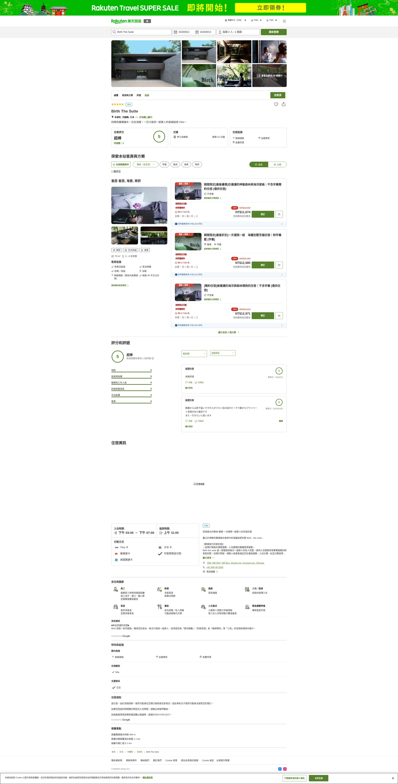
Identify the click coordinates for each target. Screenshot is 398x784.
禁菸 (197, 164)
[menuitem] (236, 20)
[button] (126, 21)
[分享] (283, 104)
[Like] (276, 104)
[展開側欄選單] (284, 21)
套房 (175, 164)
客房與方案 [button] (127, 95)
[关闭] (393, 778)
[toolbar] (194, 32)
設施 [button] (147, 95)
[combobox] (141, 32)
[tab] (258, 164)
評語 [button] (139, 95)
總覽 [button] (116, 95)
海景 (186, 164)
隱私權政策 (148, 777)
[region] (199, 778)
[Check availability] (279, 214)
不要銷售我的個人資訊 (294, 778)
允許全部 (319, 778)
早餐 (164, 164)
